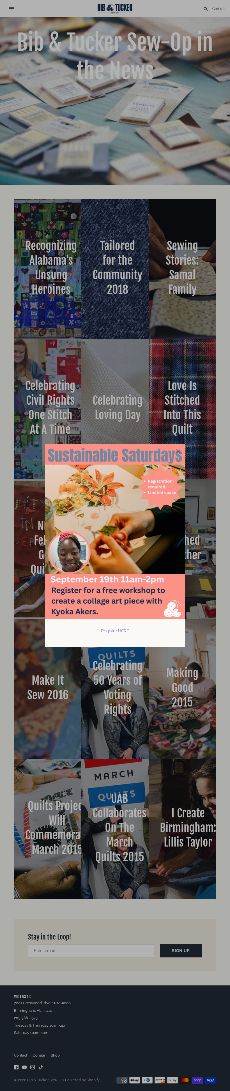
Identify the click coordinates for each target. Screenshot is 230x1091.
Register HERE (115, 630)
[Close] (178, 451)
